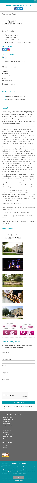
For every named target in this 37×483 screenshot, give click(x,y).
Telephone (5, 366)
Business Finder (7, 421)
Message (5, 379)
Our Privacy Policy (18, 480)
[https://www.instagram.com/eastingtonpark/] (8, 50)
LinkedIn (5, 450)
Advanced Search (7, 417)
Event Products (7, 430)
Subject (4, 373)
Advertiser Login (7, 436)
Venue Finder (6, 423)
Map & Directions (9, 84)
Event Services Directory (18, 6)
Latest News (6, 428)
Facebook (5, 445)
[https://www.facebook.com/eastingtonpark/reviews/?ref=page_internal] (5, 58)
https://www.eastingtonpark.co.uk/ (20, 42)
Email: (7, 37)
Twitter (5, 447)
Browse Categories (8, 419)
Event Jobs (5, 432)
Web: (6, 42)
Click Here (12, 37)
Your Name (5, 352)
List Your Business (8, 434)
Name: (7, 35)
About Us (5, 438)
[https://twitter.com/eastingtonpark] (5, 50)
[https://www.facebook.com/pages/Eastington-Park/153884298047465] (3, 50)
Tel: (6, 40)
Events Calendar (7, 426)
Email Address (6, 359)
